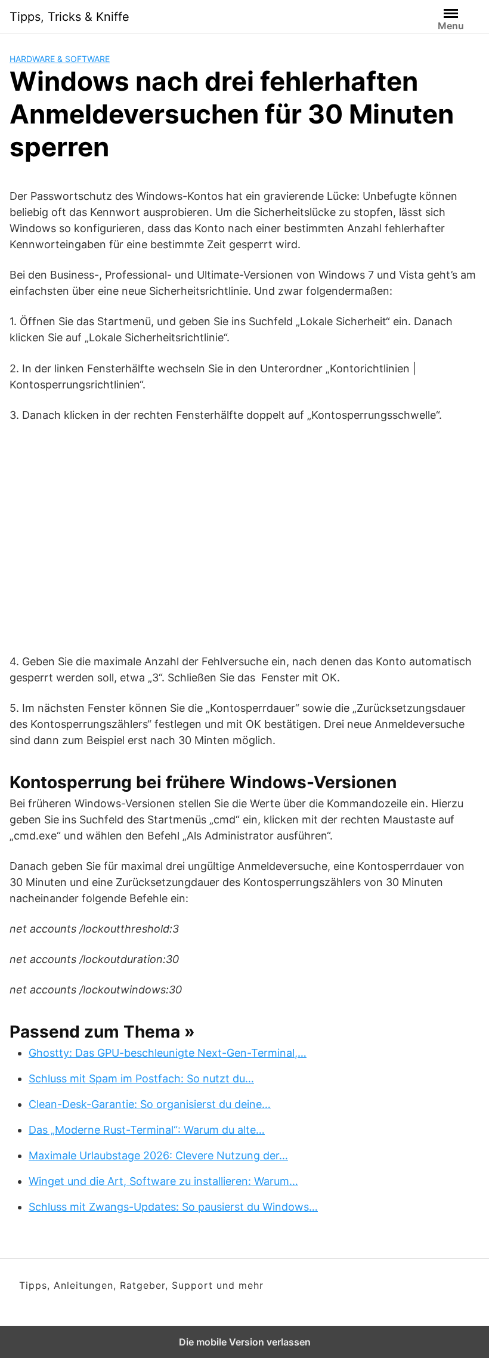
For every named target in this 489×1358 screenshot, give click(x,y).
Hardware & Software (60, 59)
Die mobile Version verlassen (245, 1342)
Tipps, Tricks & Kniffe (69, 17)
